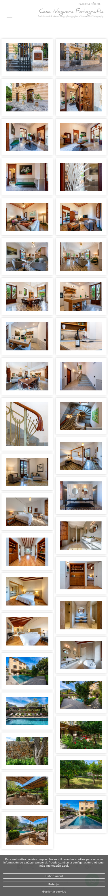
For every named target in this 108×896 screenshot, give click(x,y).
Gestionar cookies (54, 891)
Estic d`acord (54, 876)
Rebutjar (54, 884)
